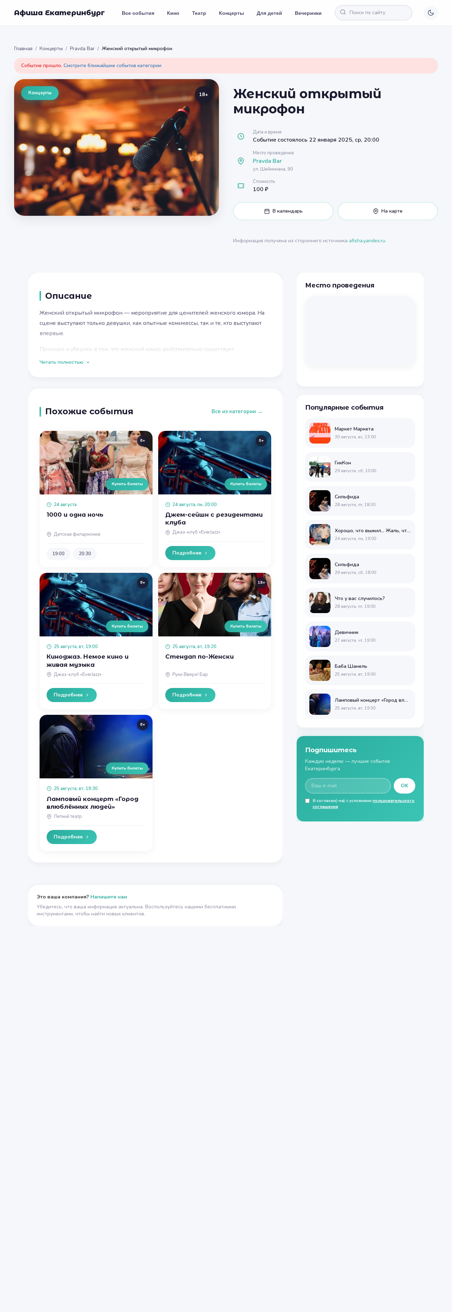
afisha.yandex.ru (367, 240)
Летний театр (68, 816)
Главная (23, 48)
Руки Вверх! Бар (190, 674)
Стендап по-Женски (199, 656)
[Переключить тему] (431, 13)
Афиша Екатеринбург (59, 12)
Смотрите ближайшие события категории (112, 65)
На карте (392, 211)
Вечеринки (308, 12)
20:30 (85, 554)
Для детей (269, 12)
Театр (199, 12)
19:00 (58, 554)
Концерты (231, 12)
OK (404, 785)
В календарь (288, 211)
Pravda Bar (82, 48)
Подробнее (186, 553)
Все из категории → (237, 411)
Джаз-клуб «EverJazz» (196, 532)
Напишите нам (108, 897)
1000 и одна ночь (75, 514)
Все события (138, 12)
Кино (173, 12)
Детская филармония (77, 534)
